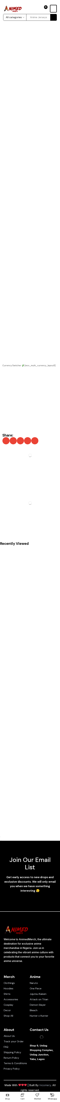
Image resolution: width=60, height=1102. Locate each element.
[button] (44, 8)
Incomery (45, 1085)
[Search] (53, 17)
